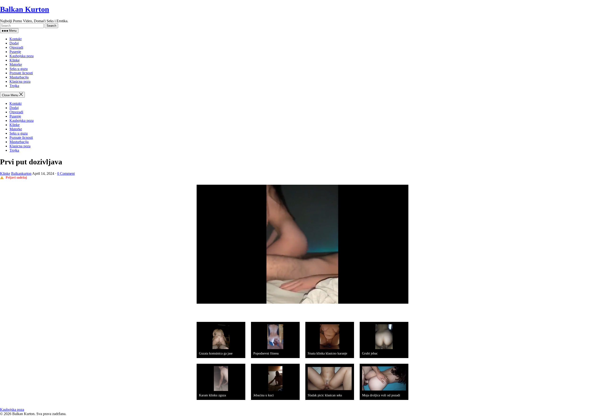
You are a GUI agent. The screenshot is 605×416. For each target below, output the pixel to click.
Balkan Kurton (24, 9)
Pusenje (15, 52)
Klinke (14, 60)
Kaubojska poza (21, 56)
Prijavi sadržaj (16, 177)
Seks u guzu (18, 69)
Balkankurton (21, 173)
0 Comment (66, 173)
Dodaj (14, 43)
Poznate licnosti (21, 73)
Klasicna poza (19, 81)
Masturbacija (19, 77)
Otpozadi (16, 47)
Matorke (15, 64)
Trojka (14, 86)
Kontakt (15, 39)
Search (51, 25)
